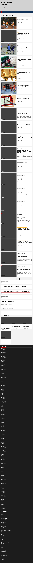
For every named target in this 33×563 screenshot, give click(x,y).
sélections (2, 554)
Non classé (2, 546)
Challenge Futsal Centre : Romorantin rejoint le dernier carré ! (23, 229)
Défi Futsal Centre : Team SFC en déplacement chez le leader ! (24, 269)
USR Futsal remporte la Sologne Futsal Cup (5, 341)
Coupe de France (3, 523)
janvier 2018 (2, 385)
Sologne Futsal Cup (3, 555)
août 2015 (2, 421)
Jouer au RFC (11, 304)
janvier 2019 (2, 376)
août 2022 (2, 353)
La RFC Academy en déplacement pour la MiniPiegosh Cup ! (24, 138)
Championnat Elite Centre (4, 326)
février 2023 (2, 349)
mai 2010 (2, 504)
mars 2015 (2, 427)
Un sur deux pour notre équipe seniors (16, 327)
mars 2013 (2, 459)
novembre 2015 (3, 417)
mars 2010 (2, 507)
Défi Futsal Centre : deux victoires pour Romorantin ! (23, 177)
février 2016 (2, 413)
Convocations (22, 19)
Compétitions (19, 19)
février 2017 (2, 397)
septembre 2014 (3, 435)
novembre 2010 (3, 496)
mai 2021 (2, 361)
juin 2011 (2, 487)
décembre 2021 (3, 357)
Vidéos (2, 559)
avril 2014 (2, 442)
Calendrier (2, 514)
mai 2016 (2, 409)
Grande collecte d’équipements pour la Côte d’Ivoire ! (24, 60)
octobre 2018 (2, 378)
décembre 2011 (3, 479)
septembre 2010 (3, 499)
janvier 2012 (2, 478)
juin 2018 (2, 381)
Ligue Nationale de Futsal (4, 542)
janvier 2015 (2, 430)
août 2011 (2, 484)
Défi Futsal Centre (23, 175)
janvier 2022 (2, 356)
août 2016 (2, 405)
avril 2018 (2, 382)
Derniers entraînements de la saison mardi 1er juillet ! (23, 86)
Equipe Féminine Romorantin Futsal (5, 530)
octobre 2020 (2, 365)
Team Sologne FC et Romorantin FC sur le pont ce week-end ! (24, 190)
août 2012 (2, 468)
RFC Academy (26, 19)
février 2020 (2, 368)
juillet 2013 (2, 454)
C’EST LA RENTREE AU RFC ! (5, 328)
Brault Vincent (3, 308)
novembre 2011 (3, 480)
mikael (21, 22)
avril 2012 (2, 474)
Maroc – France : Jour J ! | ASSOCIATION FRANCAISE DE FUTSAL (9, 305)
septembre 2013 (3, 451)
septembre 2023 (3, 348)
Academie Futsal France (4, 325)
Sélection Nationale (3, 552)
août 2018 (2, 380)
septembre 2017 (3, 389)
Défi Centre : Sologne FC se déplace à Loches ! (23, 216)
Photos (2, 548)
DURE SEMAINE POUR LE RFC (10, 308)
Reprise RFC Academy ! (22, 47)
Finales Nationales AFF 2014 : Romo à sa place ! (23, 125)
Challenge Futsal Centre (20, 148)
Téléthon (2, 556)
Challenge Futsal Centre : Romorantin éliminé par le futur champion (24, 151)
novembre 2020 (3, 364)
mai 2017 (2, 393)
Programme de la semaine (22, 21)
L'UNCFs (2, 538)
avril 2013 (2, 458)
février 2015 (2, 429)
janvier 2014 (2, 446)
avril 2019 (2, 372)
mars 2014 (2, 443)
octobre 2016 (2, 402)
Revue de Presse (3, 550)
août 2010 (2, 500)
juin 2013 (2, 455)
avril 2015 (2, 426)
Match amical (24, 325)
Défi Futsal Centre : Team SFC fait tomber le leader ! (23, 256)
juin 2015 (2, 423)
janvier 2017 (2, 398)
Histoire (2, 534)
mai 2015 (2, 425)
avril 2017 (2, 394)
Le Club (18, 45)
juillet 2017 (2, 390)
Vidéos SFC (2, 560)
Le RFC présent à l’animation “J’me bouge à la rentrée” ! (23, 34)
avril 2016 (2, 410)
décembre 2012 (3, 463)
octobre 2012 (2, 466)
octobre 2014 (2, 434)
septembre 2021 (3, 360)
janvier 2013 (2, 462)
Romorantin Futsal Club (6, 4)
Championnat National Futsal (4, 518)
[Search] (31, 11)
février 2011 (2, 492)
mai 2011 (2, 488)
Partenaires (2, 547)
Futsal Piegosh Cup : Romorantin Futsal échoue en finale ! (24, 113)
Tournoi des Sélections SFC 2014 (24, 305)
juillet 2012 (2, 470)
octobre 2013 (2, 450)
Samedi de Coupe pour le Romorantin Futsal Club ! (22, 164)
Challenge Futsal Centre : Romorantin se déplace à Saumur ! (24, 242)
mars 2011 (2, 491)
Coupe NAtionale (3, 526)
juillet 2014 (2, 438)
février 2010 (2, 508)
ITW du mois (2, 535)
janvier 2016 (2, 414)
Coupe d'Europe (3, 522)
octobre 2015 (2, 418)
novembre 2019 (3, 369)
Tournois (2, 558)
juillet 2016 (2, 406)
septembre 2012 (3, 467)
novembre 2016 (3, 401)
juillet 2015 (2, 422)
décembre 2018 (3, 377)
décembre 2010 (3, 495)
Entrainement (3, 327)
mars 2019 (2, 373)
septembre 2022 (3, 352)
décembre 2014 (3, 431)
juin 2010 (2, 503)
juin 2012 (2, 471)
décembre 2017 (3, 386)
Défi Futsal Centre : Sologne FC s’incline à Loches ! (24, 203)
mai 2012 (2, 472)
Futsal (1, 531)
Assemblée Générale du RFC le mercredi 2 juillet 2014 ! (23, 99)
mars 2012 (2, 475)
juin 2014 (2, 439)
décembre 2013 (3, 447)
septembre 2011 (3, 483)
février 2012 (2, 476)
